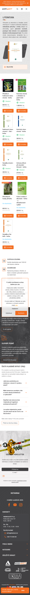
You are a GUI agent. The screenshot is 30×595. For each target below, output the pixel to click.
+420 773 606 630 (11, 536)
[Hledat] (17, 9)
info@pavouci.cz (12, 533)
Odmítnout (9, 313)
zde (16, 305)
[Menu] (26, 9)
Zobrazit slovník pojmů (9, 360)
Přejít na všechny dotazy (10, 423)
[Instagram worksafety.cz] (21, 505)
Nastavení (15, 308)
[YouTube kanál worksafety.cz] (15, 505)
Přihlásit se (15, 469)
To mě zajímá (7, 329)
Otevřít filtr (9, 67)
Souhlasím (21, 313)
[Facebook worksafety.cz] (9, 505)
